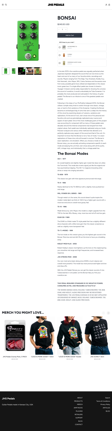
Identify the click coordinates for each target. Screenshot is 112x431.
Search (107, 398)
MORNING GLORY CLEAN (74, 62)
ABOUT (80, 398)
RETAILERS (79, 414)
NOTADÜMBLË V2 (72, 46)
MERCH (80, 404)
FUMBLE (70, 54)
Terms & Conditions (103, 401)
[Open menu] (2, 5)
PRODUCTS (78, 401)
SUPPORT (79, 418)
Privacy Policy (105, 404)
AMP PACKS (78, 408)
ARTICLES (106, 408)
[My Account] (105, 4)
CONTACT (79, 424)
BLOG (80, 421)
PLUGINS (79, 411)
